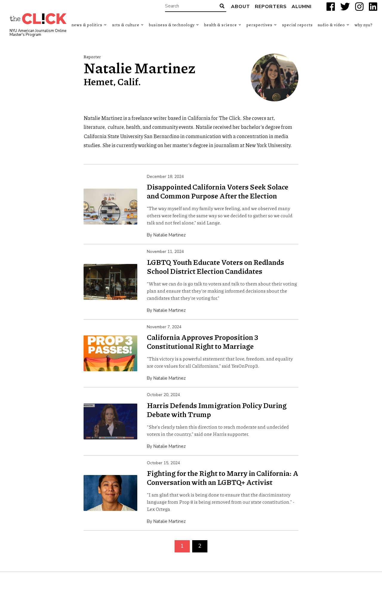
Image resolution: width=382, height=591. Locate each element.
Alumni (302, 7)
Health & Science (220, 25)
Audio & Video (331, 25)
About (240, 7)
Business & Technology (172, 25)
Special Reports (297, 25)
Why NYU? (363, 25)
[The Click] (38, 18)
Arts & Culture (125, 25)
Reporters (271, 7)
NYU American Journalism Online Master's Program (38, 33)
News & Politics (86, 25)
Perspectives (259, 25)
